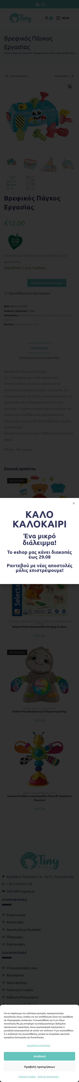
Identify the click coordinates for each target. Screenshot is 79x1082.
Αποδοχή (40, 1056)
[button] (73, 503)
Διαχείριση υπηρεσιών (38, 1045)
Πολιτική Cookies (27, 1076)
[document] (39, 541)
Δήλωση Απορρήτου (48, 1076)
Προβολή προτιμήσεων (39, 1067)
